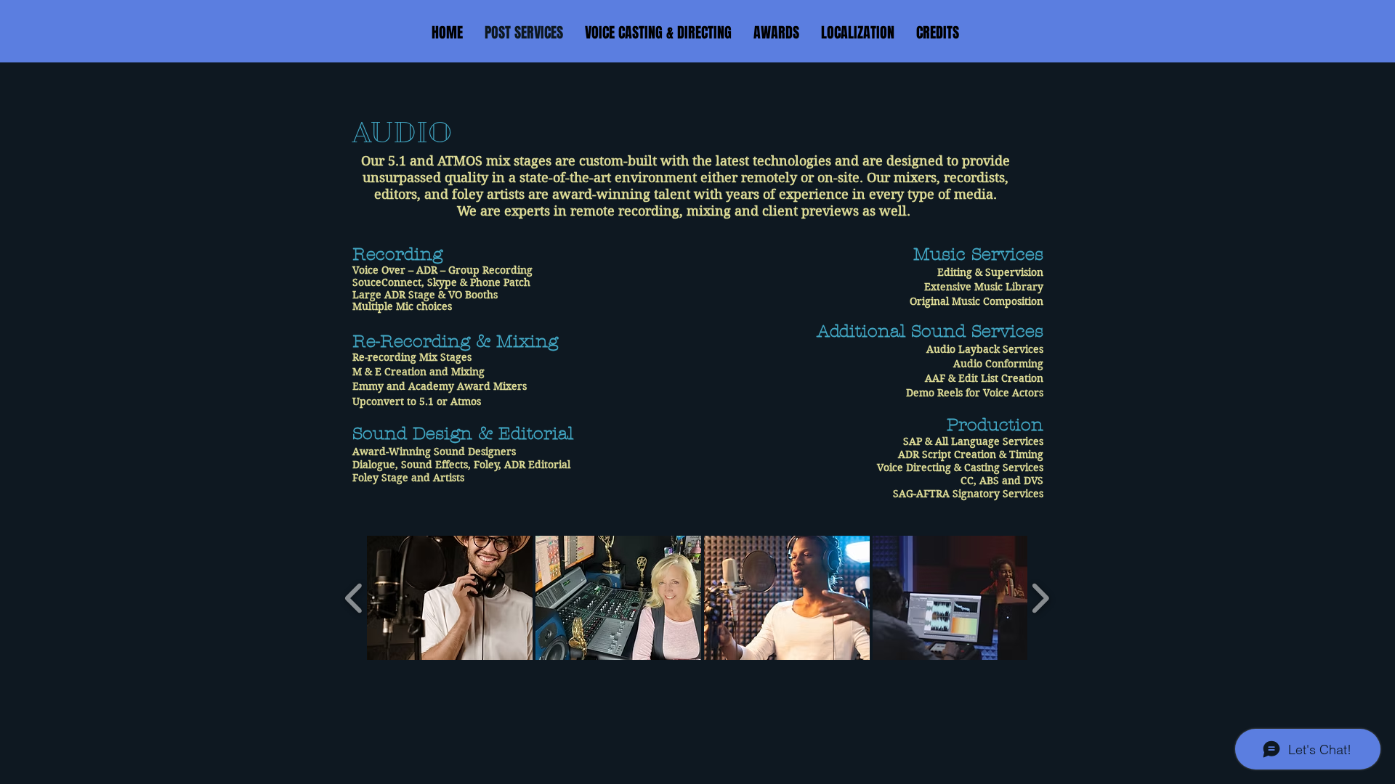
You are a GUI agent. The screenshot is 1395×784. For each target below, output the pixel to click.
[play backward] (354, 597)
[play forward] (1040, 597)
